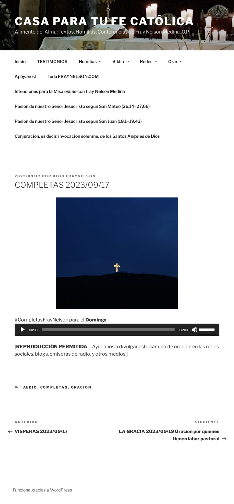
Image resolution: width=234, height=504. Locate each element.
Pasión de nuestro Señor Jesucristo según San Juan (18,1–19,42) (78, 121)
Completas (54, 387)
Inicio (20, 61)
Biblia (118, 61)
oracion (81, 387)
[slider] (207, 329)
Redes (146, 61)
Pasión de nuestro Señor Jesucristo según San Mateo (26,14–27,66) (82, 106)
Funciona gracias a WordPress (42, 489)
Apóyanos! (25, 76)
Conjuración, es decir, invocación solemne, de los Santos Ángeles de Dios (87, 136)
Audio (30, 387)
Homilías (88, 61)
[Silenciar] (194, 330)
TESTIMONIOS (52, 61)
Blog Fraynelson (74, 176)
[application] (117, 330)
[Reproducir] (23, 330)
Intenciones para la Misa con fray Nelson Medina (70, 91)
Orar (173, 61)
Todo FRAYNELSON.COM (73, 76)
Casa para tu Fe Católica (104, 21)
